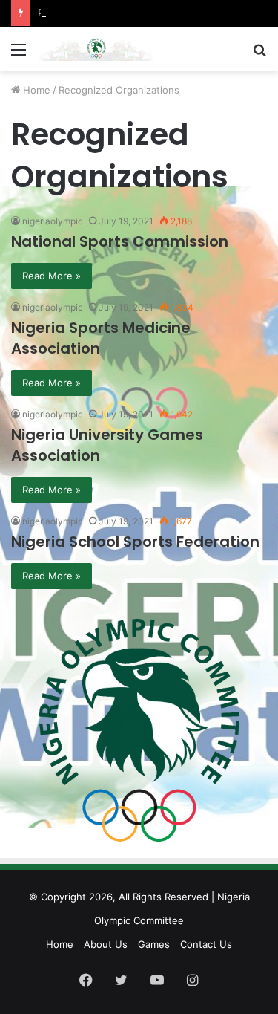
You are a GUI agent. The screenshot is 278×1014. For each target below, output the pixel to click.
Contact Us (206, 944)
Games (154, 944)
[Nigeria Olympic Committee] (96, 49)
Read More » (51, 276)
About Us (106, 944)
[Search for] (259, 54)
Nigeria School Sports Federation (135, 541)
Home (35, 90)
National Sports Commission (119, 241)
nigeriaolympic (52, 221)
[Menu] (18, 54)
